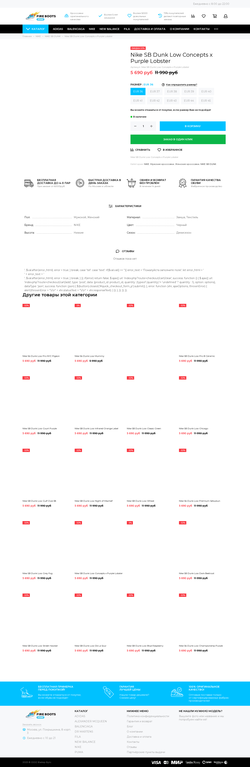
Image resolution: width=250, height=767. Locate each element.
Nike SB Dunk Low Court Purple (40, 428)
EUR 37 (155, 91)
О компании (179, 29)
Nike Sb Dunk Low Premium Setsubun (199, 500)
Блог (130, 726)
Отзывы (132, 747)
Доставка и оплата (149, 29)
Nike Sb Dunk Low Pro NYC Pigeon (41, 356)
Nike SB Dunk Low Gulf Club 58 (39, 500)
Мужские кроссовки (162, 164)
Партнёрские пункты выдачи (146, 752)
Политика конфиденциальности (148, 716)
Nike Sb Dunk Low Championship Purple (201, 645)
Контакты (202, 29)
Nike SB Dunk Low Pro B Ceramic (197, 356)
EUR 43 (172, 100)
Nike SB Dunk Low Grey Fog (38, 573)
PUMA (79, 752)
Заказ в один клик (178, 139)
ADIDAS (80, 716)
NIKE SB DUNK (208, 164)
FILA (127, 29)
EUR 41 (138, 100)
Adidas (58, 29)
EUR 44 (189, 100)
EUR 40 (206, 91)
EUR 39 (189, 91)
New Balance (110, 29)
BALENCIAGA (84, 726)
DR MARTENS (84, 731)
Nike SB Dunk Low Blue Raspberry (145, 645)
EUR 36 (138, 91)
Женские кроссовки (187, 164)
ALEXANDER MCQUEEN (91, 721)
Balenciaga (76, 29)
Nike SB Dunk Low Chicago (193, 428)
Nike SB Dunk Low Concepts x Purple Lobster (99, 573)
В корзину (193, 126)
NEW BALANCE (85, 742)
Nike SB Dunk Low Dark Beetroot (196, 573)
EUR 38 (172, 91)
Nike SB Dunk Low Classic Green (144, 428)
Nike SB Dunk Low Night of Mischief (94, 500)
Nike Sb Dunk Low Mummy (89, 356)
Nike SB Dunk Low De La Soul (90, 645)
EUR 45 (206, 100)
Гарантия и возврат (139, 721)
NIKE (92, 29)
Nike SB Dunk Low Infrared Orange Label (96, 428)
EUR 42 (155, 100)
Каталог (38, 29)
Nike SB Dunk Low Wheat (140, 500)
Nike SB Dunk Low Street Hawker (40, 645)
